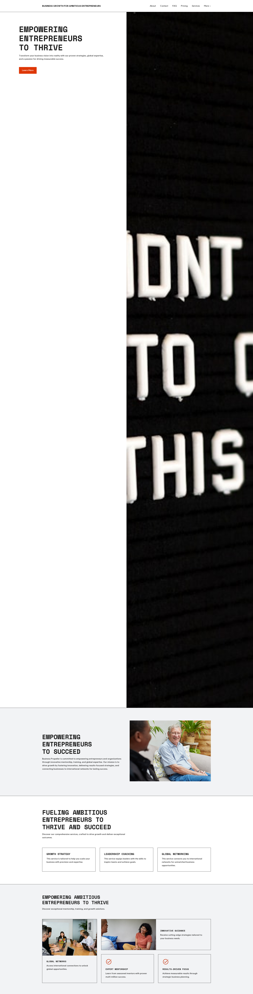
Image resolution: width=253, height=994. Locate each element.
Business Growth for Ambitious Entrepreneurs (71, 6)
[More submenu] (210, 6)
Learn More (27, 70)
